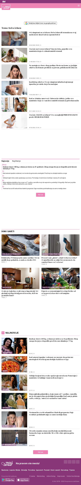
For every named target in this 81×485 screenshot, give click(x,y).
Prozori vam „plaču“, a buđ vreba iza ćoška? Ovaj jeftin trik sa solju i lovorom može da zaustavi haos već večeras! (59, 260)
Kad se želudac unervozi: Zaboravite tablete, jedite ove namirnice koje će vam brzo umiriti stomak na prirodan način (54, 99)
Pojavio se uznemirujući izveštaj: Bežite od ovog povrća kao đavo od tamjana (58, 292)
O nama (32, 476)
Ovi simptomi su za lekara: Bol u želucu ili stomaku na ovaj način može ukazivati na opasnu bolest (52, 33)
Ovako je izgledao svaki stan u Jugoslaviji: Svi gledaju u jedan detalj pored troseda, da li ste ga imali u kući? (19, 293)
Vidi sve (40, 195)
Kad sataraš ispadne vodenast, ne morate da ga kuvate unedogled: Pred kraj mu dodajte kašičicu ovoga (35, 173)
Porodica (31, 470)
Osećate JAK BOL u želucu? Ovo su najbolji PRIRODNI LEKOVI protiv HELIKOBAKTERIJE (53, 116)
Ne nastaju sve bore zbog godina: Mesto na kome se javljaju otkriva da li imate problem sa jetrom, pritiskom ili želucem (53, 66)
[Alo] (3, 1)
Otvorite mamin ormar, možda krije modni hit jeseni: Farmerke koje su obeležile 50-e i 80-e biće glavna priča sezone (51, 433)
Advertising (51, 476)
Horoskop (64, 470)
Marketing (41, 476)
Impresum (61, 476)
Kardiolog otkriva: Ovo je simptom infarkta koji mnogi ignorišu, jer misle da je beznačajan (51, 83)
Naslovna (4, 470)
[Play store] (8, 480)
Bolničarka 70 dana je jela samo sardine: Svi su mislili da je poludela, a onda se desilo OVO (20, 259)
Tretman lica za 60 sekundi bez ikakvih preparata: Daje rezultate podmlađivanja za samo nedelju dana (34, 188)
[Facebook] (65, 462)
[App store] (23, 480)
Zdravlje (24, 470)
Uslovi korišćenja (73, 476)
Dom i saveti (55, 470)
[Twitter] (73, 462)
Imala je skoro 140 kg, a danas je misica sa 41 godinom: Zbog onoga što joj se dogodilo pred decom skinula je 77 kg (40, 168)
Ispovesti (39, 470)
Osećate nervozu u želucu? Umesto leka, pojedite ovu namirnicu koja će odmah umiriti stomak (50, 50)
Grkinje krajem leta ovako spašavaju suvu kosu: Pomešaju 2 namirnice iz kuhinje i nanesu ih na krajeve (34, 178)
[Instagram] (69, 462)
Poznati (47, 470)
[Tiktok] (78, 462)
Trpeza (72, 470)
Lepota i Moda (14, 470)
